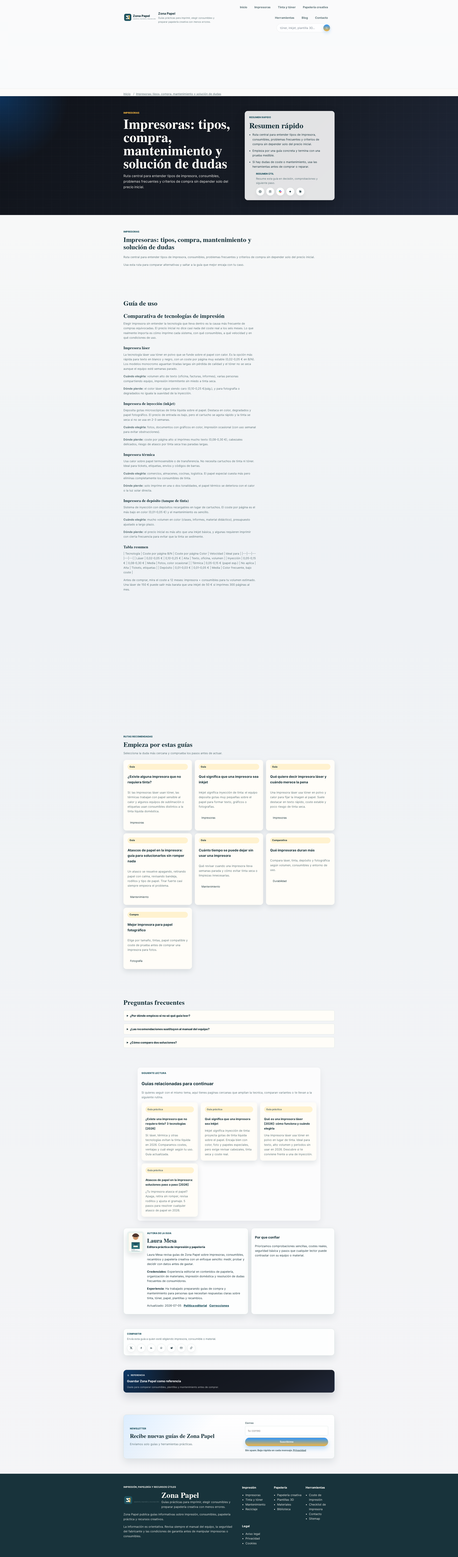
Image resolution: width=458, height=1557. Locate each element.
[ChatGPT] (260, 191)
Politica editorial (195, 1305)
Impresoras (262, 7)
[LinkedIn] (151, 1348)
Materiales (284, 1504)
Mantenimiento (255, 1504)
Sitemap (314, 1518)
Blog (305, 17)
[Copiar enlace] (191, 1348)
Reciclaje (251, 1509)
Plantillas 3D (285, 1499)
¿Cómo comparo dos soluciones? (153, 1042)
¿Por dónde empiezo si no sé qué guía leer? (160, 1015)
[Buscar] (326, 27)
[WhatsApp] (161, 1348)
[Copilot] (280, 191)
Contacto (321, 17)
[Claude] (300, 191)
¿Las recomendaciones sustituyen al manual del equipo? (169, 1029)
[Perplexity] (270, 191)
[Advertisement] (229, 62)
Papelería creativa (315, 7)
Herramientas (284, 17)
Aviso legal (252, 1534)
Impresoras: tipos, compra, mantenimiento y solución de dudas (178, 94)
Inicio (243, 7)
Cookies (251, 1543)
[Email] (181, 1348)
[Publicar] (131, 1348)
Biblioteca (284, 1509)
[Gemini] (290, 191)
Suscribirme (286, 1441)
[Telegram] (171, 1348)
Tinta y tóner (287, 7)
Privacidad (299, 1450)
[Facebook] (141, 1348)
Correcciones (219, 1305)
